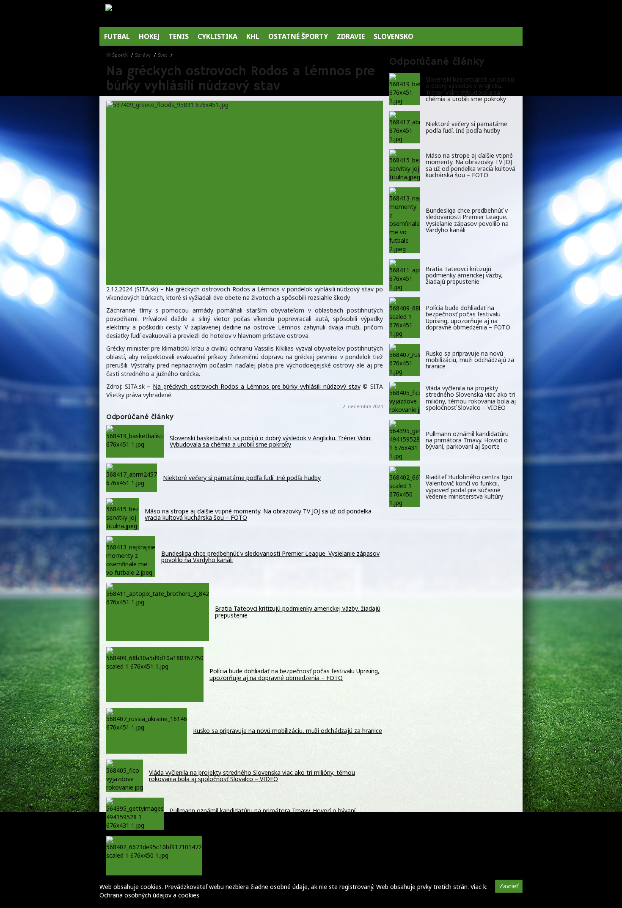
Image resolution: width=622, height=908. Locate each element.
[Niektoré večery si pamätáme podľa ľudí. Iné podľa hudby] (404, 127)
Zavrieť (508, 886)
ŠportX (120, 55)
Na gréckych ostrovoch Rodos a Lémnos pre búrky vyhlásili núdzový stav (256, 386)
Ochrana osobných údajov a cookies (149, 895)
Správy (143, 55)
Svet (162, 55)
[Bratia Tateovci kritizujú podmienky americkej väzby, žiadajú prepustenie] (404, 275)
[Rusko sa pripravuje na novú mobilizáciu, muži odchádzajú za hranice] (404, 360)
